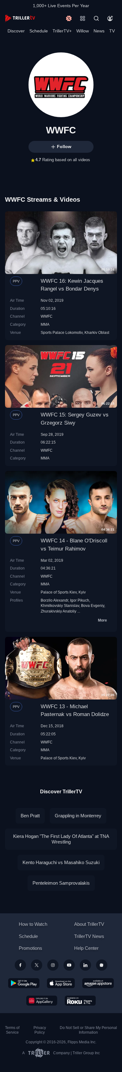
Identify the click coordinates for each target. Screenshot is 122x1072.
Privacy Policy (39, 1030)
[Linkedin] (85, 965)
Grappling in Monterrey (78, 815)
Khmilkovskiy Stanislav (60, 605)
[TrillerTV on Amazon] (98, 983)
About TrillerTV (89, 924)
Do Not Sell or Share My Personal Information (88, 1030)
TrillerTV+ (62, 30)
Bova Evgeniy (92, 605)
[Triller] (101, 965)
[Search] (96, 18)
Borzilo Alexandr (54, 600)
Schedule (38, 30)
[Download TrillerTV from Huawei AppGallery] (41, 1001)
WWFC (47, 316)
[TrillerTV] (20, 18)
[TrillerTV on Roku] (80, 1001)
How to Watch (33, 924)
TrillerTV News (89, 936)
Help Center (86, 948)
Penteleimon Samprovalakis (61, 883)
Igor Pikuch (79, 600)
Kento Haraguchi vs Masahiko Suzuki (61, 862)
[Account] (110, 18)
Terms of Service (12, 1030)
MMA (45, 324)
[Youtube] (69, 965)
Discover (16, 30)
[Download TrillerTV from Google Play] (23, 983)
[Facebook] (20, 965)
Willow (82, 30)
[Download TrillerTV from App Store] (61, 983)
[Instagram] (52, 965)
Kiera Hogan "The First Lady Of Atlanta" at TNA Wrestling (61, 839)
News (99, 30)
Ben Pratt (30, 815)
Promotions (30, 948)
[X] (36, 965)
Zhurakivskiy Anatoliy (58, 611)
